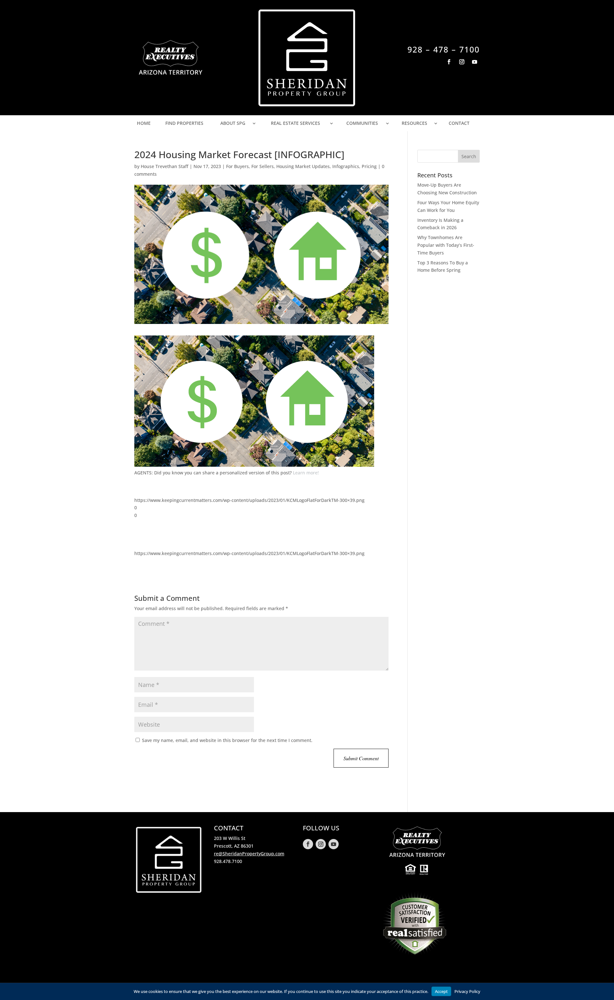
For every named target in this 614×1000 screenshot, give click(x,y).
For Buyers (237, 166)
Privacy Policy (467, 991)
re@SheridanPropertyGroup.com (249, 854)
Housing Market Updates (303, 166)
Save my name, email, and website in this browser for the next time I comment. (227, 740)
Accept (441, 991)
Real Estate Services (295, 123)
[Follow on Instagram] (462, 62)
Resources (414, 123)
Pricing (369, 166)
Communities (362, 123)
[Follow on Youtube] (474, 62)
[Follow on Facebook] (449, 62)
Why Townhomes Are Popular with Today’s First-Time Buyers (445, 245)
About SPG (232, 123)
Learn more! (306, 473)
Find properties (184, 123)
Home (144, 123)
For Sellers (262, 166)
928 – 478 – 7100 (443, 49)
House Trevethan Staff (164, 166)
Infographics (345, 166)
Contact (459, 123)
